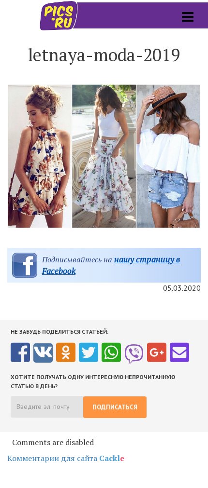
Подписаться (114, 407)
